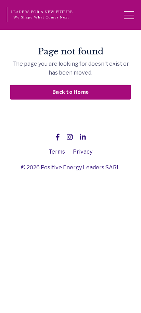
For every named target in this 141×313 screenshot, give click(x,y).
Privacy (82, 151)
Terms (57, 151)
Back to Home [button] (70, 92)
